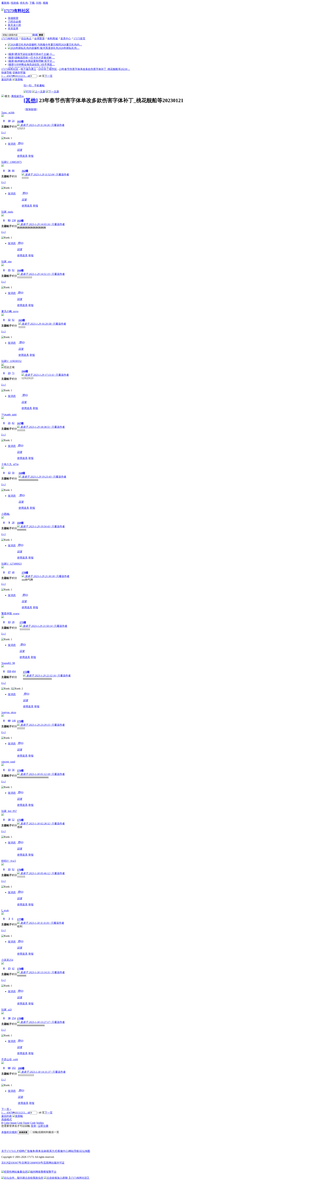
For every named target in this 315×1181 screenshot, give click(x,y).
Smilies (40, 1122)
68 (9, 1068)
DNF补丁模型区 (47, 69)
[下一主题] (52, 91)
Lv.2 (3, 683)
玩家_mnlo (7, 211)
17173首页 (79, 38)
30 (13, 472)
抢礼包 (24, 2)
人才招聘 (19, 1151)
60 (9, 720)
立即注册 (43, 1126)
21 (9, 423)
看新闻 (5, 2)
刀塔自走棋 (14, 21)
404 (14, 671)
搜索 (35, 34)
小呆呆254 (7, 959)
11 (18, 76)
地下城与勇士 (28, 69)
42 (13, 968)
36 (9, 170)
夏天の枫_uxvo (9, 311)
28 (13, 522)
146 (14, 720)
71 (13, 373)
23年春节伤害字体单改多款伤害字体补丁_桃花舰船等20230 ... (94, 69)
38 (9, 1018)
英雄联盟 (13, 18)
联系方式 (52, 1151)
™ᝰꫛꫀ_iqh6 (9, 414)
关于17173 (7, 1151)
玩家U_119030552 (11, 361)
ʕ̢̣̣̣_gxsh (5, 910)
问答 (38, 2)
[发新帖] (17, 79)
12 (21, 76)
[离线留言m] (2, 96)
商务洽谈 (41, 1151)
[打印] (28, 91)
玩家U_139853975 (11, 162)
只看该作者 (57, 125)
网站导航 (74, 1151)
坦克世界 (13, 28)
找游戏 (15, 2)
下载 (32, 2)
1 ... (3, 76)
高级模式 (6, 1119)
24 (13, 120)
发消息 (12, 143)
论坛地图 (85, 1151)
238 (14, 220)
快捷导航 (6, 72)
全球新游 (39, 38)
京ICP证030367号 (11, 1162)
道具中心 (65, 38)
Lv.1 (3, 132)
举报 (30, 156)
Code (33, 1122)
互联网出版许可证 (53, 1162)
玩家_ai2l (6, 1009)
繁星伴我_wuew (10, 613)
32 (9, 319)
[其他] (31, 100)
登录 (33, 1126)
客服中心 (63, 1151)
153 (9, 671)
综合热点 (26, 38)
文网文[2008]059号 (32, 1162)
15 (9, 968)
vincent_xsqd (8, 761)
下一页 (48, 76)
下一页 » (6, 1109)
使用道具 (22, 156)
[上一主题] (38, 91)
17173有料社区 (9, 38)
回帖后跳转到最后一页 (46, 1132)
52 (13, 819)
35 (9, 270)
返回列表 (6, 79)
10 (15, 76)
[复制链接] (31, 109)
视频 (45, 2)
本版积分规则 (9, 1132)
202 (14, 1068)
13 (23, 76)
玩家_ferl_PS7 (9, 811)
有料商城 (52, 38)
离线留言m (17, 96)
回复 (19, 149)
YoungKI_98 (8, 663)
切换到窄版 (19, 72)
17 (9, 572)
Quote (26, 1122)
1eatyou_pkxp (8, 712)
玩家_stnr (6, 261)
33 (9, 869)
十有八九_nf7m (10, 464)
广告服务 (30, 1151)
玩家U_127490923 (11, 563)
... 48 (27, 76)
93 (9, 220)
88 (13, 170)
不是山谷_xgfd (9, 1059)
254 (14, 1018)
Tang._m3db (7, 112)
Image (13, 1122)
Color (7, 1122)
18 (9, 819)
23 (9, 373)
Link (19, 1122)
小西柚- (5, 514)
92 (13, 270)
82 (13, 423)
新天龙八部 (14, 25)
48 (13, 572)
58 (13, 769)
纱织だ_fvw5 (8, 860)
